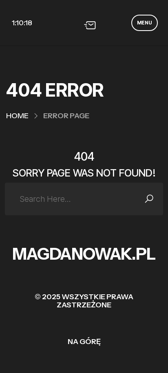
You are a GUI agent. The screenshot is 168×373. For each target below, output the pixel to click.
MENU (144, 23)
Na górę (84, 342)
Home (17, 116)
